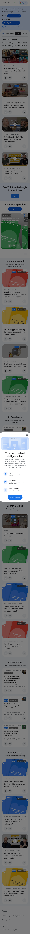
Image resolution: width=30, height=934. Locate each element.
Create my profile (15, 497)
